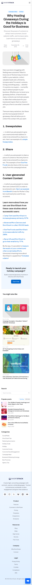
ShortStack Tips (7, 438)
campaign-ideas (13, 11)
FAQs (16, 531)
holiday (21, 11)
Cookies (16, 567)
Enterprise (16, 519)
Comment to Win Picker (16, 507)
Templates (16, 513)
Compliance (16, 570)
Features (16, 504)
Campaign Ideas (6, 454)
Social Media (5, 435)
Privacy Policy (16, 561)
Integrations (16, 516)
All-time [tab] (28, 399)
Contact (16, 552)
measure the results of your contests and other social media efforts (16, 248)
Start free (16, 281)
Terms (16, 564)
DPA (16, 573)
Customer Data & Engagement (11, 452)
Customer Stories (7, 449)
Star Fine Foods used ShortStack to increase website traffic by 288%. (15, 232)
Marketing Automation (8, 441)
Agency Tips (5, 462)
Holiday (4, 446)
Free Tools (16, 539)
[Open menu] (29, 2)
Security (16, 537)
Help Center (16, 534)
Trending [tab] (21, 399)
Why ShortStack (16, 549)
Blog (16, 528)
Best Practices (6, 460)
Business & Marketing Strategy (10, 457)
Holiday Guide (6, 443)
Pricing (16, 510)
